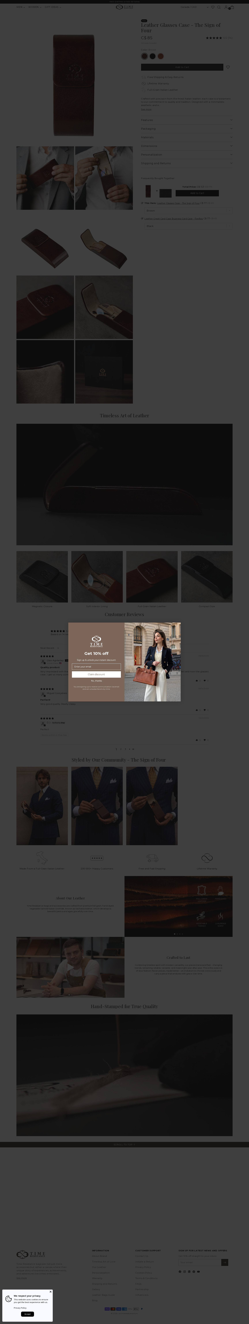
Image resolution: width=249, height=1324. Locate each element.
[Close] (50, 1291)
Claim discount (96, 674)
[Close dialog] (177, 626)
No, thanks (96, 681)
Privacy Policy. (20, 1308)
